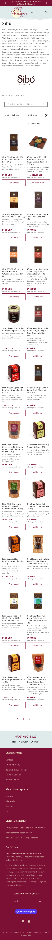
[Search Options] (45, 104)
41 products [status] (34, 123)
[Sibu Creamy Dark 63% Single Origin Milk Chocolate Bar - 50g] (38, 254)
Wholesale (10, 801)
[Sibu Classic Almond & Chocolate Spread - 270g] (14, 313)
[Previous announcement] (5, 3)
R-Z (17, 95)
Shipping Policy (13, 764)
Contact (9, 759)
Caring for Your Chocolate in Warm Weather (25, 827)
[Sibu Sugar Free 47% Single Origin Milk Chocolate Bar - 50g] (14, 601)
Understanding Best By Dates (19, 832)
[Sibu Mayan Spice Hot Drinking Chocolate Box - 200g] (14, 373)
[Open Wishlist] (38, 12)
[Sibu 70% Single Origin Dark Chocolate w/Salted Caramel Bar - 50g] (14, 254)
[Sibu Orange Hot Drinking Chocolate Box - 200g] (14, 544)
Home (4, 95)
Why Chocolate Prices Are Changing (22, 837)
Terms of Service (13, 774)
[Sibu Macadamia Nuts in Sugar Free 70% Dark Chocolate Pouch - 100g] (38, 544)
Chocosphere (14, 932)
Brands (11, 95)
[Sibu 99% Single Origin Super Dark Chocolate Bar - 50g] (38, 373)
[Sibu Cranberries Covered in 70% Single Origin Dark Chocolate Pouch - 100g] (14, 430)
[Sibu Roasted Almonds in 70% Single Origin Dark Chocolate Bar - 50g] (38, 313)
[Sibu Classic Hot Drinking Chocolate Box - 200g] (14, 662)
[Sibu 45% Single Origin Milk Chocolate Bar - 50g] (14, 199)
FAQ (7, 811)
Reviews (9, 806)
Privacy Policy (12, 779)
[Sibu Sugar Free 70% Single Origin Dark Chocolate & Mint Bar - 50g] (38, 601)
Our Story (10, 796)
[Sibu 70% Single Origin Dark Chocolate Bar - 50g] (38, 199)
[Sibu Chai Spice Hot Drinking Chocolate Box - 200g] (38, 489)
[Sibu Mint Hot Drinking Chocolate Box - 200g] (38, 430)
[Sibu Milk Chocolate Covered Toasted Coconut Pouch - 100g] (14, 489)
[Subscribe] (40, 901)
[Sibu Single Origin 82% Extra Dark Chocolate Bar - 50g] (14, 142)
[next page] (35, 719)
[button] (6, 12)
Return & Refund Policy (16, 769)
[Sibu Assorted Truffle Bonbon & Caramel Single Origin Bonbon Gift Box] (38, 142)
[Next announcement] (47, 3)
